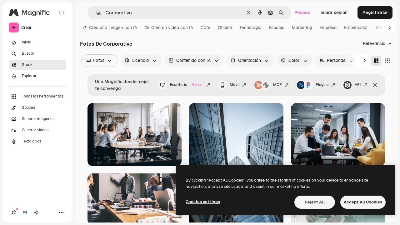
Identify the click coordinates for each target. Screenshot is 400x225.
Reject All (315, 202)
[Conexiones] (14, 213)
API (358, 84)
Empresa (328, 27)
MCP (277, 84)
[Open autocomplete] (96, 12)
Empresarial (356, 27)
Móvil (234, 84)
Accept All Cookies (363, 202)
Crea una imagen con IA (113, 27)
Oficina (225, 27)
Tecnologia (250, 27)
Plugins (322, 84)
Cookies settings (203, 201)
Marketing (302, 27)
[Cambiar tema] (36, 213)
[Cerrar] (375, 85)
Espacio (276, 27)
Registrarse (375, 12)
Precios (302, 12)
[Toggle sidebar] (61, 13)
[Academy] (25, 213)
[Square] (387, 61)
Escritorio (186, 84)
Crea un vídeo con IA (172, 27)
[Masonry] (376, 61)
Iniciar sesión (333, 12)
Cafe (205, 27)
